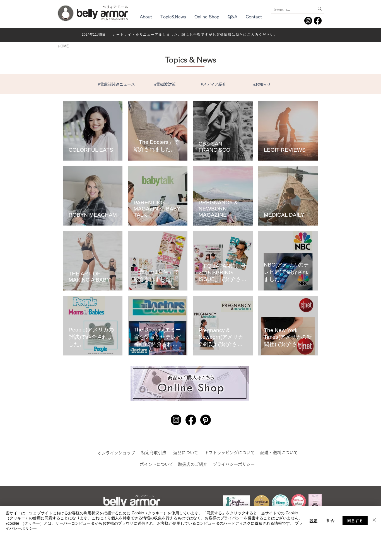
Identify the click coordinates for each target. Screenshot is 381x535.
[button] (146, 19)
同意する (355, 520)
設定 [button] (313, 520)
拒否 (330, 520)
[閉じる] (374, 520)
